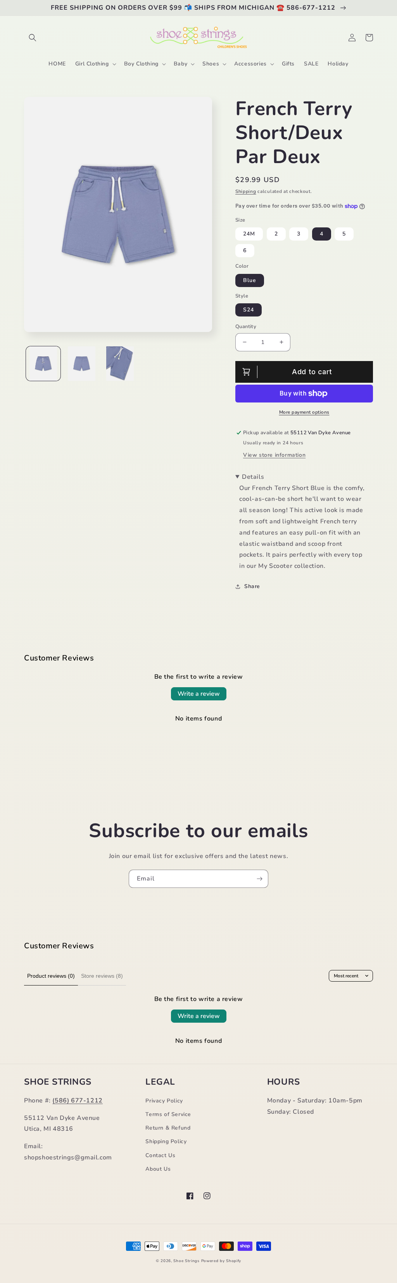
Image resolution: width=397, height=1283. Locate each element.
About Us (158, 1169)
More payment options (304, 412)
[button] (32, 37)
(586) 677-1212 (77, 1100)
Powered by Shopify (221, 1261)
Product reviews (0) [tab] (51, 976)
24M (249, 233)
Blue (249, 280)
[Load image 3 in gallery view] (120, 363)
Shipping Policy (165, 1141)
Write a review (199, 694)
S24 (248, 309)
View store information (274, 455)
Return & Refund (167, 1128)
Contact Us (160, 1155)
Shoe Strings (186, 1261)
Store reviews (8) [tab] (102, 976)
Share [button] (252, 586)
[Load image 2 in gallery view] (81, 363)
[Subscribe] (259, 879)
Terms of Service (168, 1114)
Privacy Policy (164, 1100)
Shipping (245, 191)
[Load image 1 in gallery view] (43, 363)
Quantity (245, 326)
